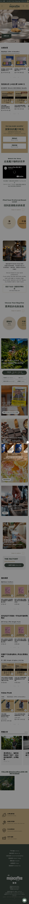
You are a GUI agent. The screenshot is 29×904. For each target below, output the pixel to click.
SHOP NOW (14, 454)
